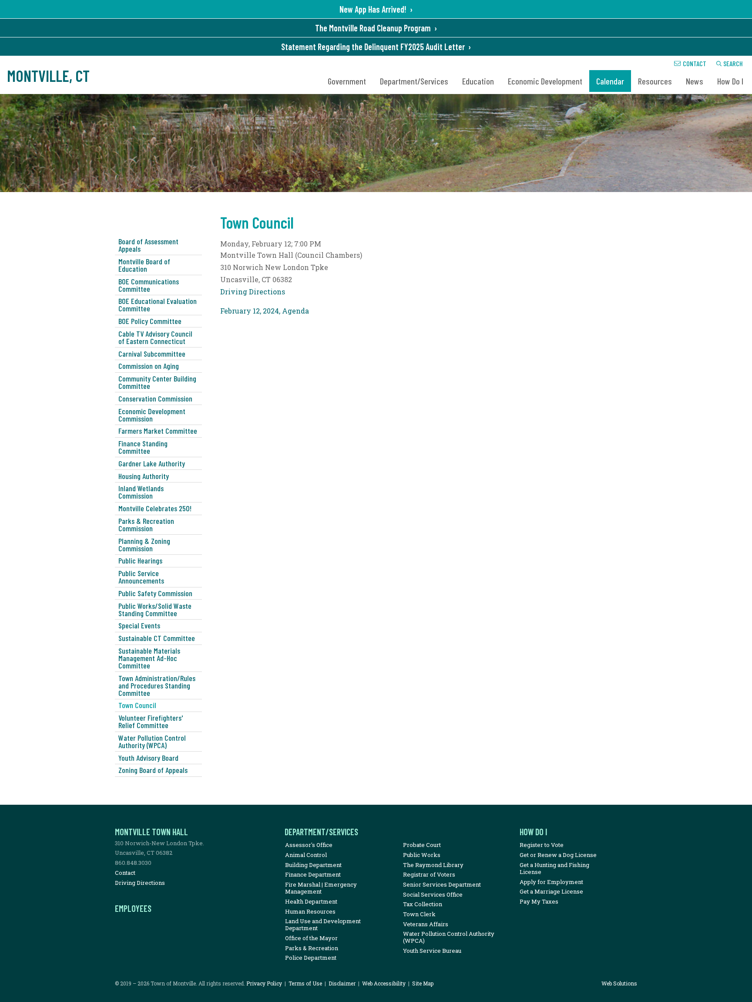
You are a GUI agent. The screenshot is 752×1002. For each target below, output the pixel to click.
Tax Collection (422, 904)
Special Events (139, 625)
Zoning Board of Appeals (153, 770)
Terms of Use (305, 983)
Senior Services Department (442, 884)
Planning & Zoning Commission (144, 544)
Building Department (313, 865)
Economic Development (545, 81)
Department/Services (414, 81)
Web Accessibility (384, 983)
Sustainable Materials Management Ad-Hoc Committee (149, 658)
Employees (133, 908)
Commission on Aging (148, 366)
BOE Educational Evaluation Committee (157, 304)
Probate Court (422, 845)
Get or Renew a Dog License (558, 855)
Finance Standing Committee (143, 447)
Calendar (610, 81)
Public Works (421, 855)
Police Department (310, 958)
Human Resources (310, 911)
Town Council (137, 705)
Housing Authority (143, 476)
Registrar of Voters (429, 874)
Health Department (311, 901)
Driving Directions (252, 291)
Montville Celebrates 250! (154, 508)
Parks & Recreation (311, 948)
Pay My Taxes (539, 901)
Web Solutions (619, 983)
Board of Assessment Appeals (148, 244)
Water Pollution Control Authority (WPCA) (152, 741)
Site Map (422, 983)
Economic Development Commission (151, 414)
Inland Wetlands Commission (141, 491)
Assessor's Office (308, 845)
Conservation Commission (155, 398)
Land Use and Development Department (323, 924)
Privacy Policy (264, 983)
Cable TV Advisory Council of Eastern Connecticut (155, 337)
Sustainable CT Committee (156, 638)
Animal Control (306, 855)
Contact (694, 63)
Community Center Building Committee (157, 382)
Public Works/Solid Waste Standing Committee (154, 609)
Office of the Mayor (311, 938)
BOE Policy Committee (149, 321)
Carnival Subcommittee (151, 353)
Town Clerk (419, 914)
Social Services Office (433, 894)
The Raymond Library (433, 865)
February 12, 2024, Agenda (264, 310)
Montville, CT (48, 75)
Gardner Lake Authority (151, 463)
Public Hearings (140, 560)
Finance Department (313, 874)
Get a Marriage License (551, 891)
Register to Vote (542, 845)
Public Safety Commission (155, 593)
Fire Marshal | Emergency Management (321, 888)
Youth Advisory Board (148, 757)
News (694, 81)
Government (347, 81)
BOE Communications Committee (148, 285)
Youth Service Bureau (432, 951)
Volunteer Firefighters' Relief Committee (150, 721)
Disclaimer (342, 983)
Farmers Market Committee (157, 430)
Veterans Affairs (425, 924)
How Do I (730, 81)
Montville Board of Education (144, 264)
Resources (655, 81)
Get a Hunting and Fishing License (554, 868)
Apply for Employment (551, 882)
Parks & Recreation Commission (146, 524)
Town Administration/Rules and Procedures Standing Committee (156, 685)
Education (478, 81)
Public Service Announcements (141, 576)
